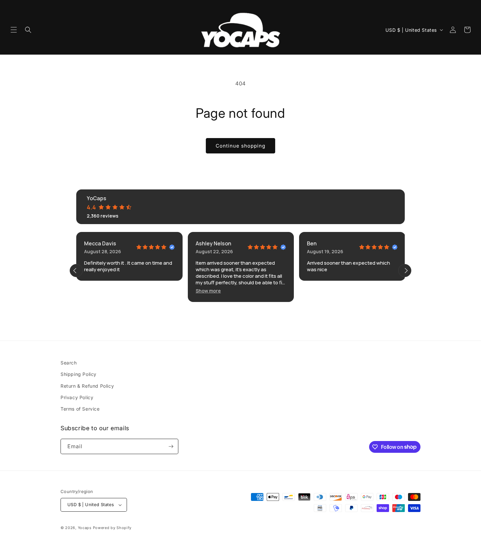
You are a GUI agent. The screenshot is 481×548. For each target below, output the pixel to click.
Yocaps (85, 527)
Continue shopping (240, 146)
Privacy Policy (77, 397)
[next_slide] (404, 270)
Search (69, 362)
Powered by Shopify (112, 527)
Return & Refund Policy (87, 386)
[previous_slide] (76, 270)
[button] (14, 30)
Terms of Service (80, 409)
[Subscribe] (171, 446)
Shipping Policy (79, 374)
